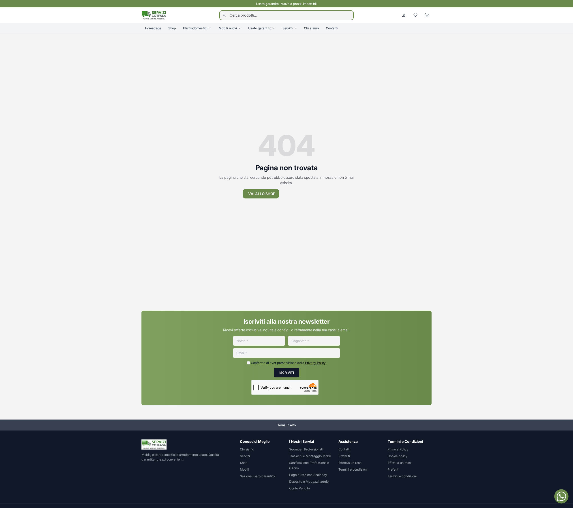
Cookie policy (397, 456)
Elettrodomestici (195, 28)
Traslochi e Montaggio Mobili (310, 456)
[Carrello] (427, 15)
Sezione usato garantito (257, 476)
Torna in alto (286, 425)
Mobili (244, 469)
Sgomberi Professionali (306, 449)
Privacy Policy (315, 363)
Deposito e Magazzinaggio (309, 481)
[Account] (403, 15)
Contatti (332, 28)
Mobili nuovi (228, 28)
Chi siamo (311, 28)
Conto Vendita (299, 488)
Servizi (287, 28)
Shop (172, 28)
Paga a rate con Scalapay (308, 475)
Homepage (153, 28)
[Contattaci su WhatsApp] (561, 496)
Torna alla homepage (309, 194)
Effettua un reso (349, 463)
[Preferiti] (415, 15)
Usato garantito (259, 28)
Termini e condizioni (352, 469)
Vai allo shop (261, 194)
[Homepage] (154, 15)
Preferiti (344, 456)
